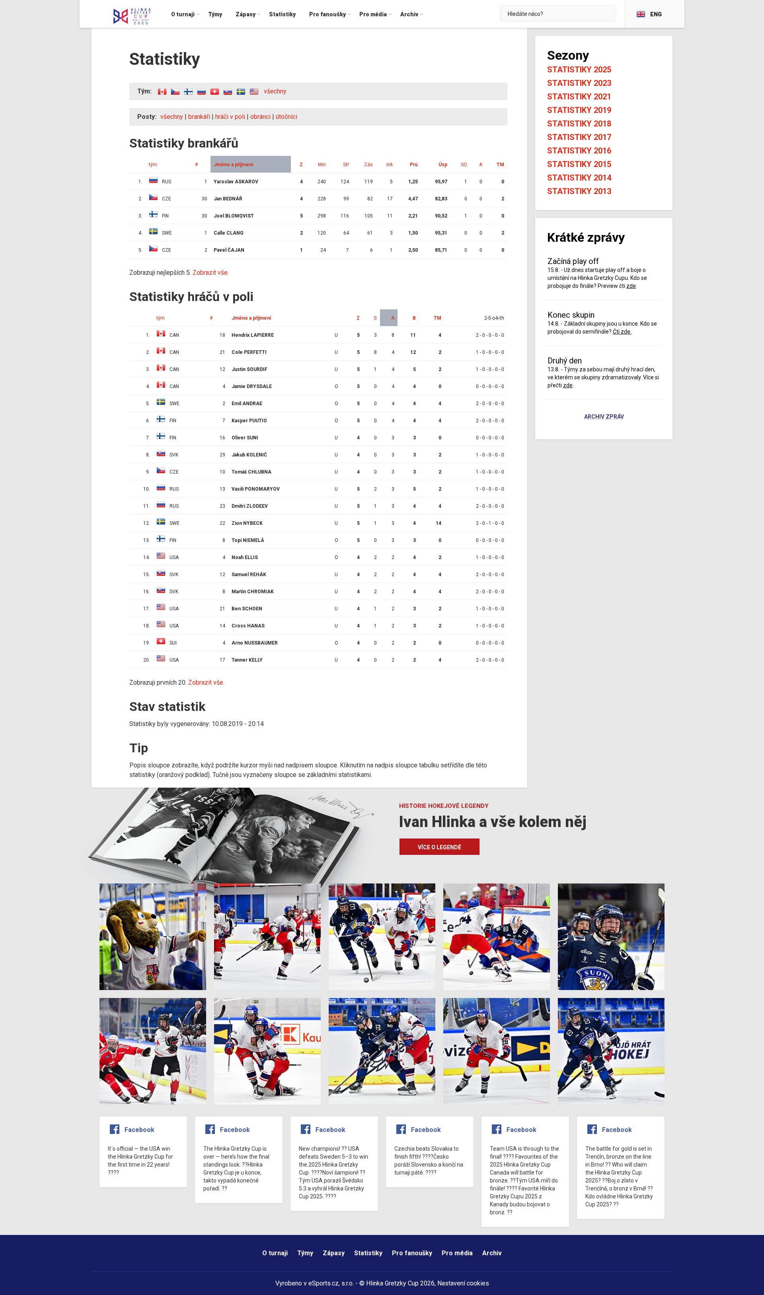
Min (322, 164)
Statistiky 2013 (579, 191)
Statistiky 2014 (579, 178)
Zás (368, 164)
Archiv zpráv (604, 417)
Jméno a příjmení (233, 164)
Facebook (139, 1130)
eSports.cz (323, 1283)
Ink (389, 164)
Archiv (492, 1253)
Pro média (457, 1253)
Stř (346, 164)
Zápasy (334, 1253)
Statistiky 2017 (579, 137)
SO (464, 164)
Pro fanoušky (412, 1253)
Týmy (305, 1253)
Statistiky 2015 (579, 164)
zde (631, 286)
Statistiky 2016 (579, 150)
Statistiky (368, 1253)
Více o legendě (439, 847)
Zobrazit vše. (211, 272)
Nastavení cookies (463, 1283)
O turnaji (275, 1253)
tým (153, 164)
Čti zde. (622, 331)
